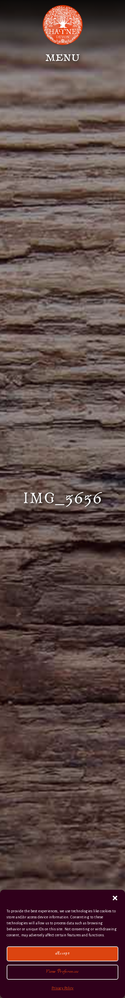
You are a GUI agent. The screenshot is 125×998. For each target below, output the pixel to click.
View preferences (62, 972)
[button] (115, 898)
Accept (62, 953)
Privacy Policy (63, 988)
